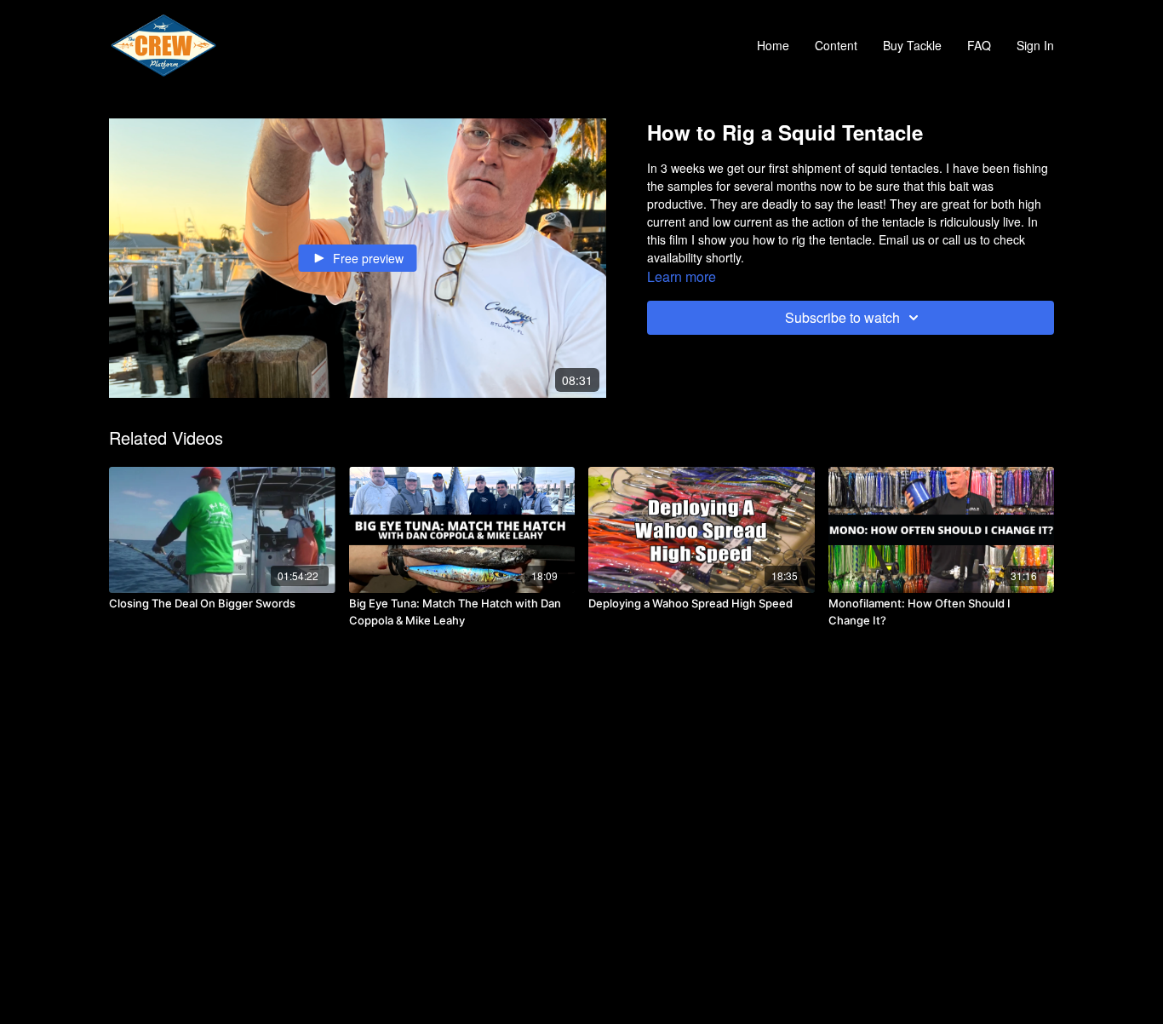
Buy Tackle (912, 45)
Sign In (1035, 45)
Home (773, 45)
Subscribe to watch (842, 317)
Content (836, 45)
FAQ (979, 45)
